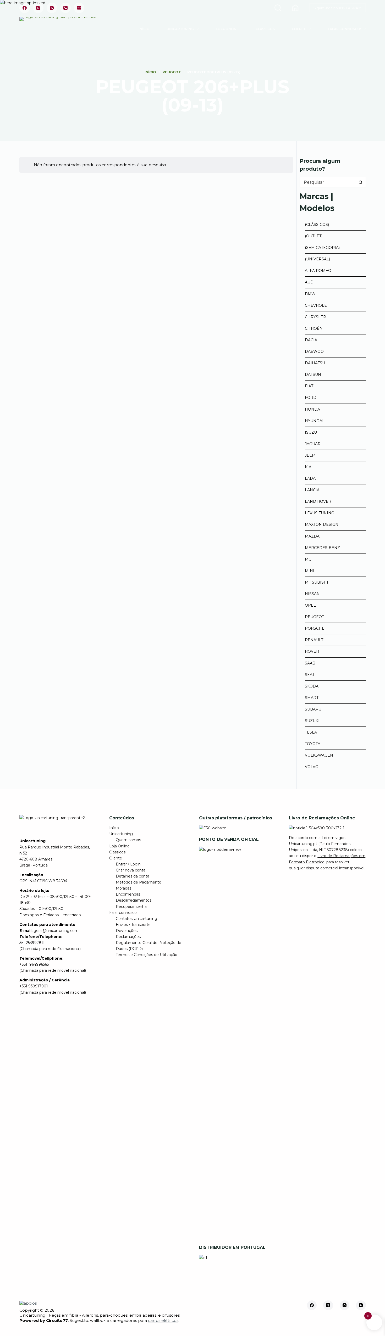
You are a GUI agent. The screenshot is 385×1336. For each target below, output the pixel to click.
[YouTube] (361, 1305)
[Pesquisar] (277, 7)
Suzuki (312, 720)
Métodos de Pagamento (138, 882)
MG (308, 559)
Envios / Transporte (133, 924)
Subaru (313, 709)
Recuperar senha (131, 906)
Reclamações (128, 936)
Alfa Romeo (318, 270)
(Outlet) (313, 236)
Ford (310, 397)
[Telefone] (65, 8)
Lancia (312, 490)
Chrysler (315, 317)
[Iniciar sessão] (295, 7)
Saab (310, 663)
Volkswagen (319, 755)
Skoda (311, 686)
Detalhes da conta (132, 876)
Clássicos (265, 29)
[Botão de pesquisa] (361, 182)
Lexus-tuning (319, 513)
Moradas (123, 888)
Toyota (312, 743)
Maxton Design (321, 524)
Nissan (312, 593)
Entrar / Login (128, 864)
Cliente (299, 29)
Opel (310, 605)
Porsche (314, 628)
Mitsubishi (316, 582)
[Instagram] (38, 8)
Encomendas (128, 894)
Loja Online (227, 29)
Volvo (311, 766)
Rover (312, 651)
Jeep (310, 455)
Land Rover (318, 501)
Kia (308, 467)
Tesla (311, 732)
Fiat (309, 386)
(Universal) (317, 259)
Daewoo (314, 351)
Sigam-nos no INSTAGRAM (337, 8)
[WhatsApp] (52, 8)
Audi (310, 282)
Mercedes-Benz (322, 547)
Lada (310, 478)
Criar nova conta (130, 870)
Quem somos (128, 839)
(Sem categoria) (322, 247)
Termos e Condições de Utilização (146, 954)
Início (144, 29)
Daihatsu (315, 363)
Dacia (311, 340)
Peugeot (314, 616)
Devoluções (127, 930)
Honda (312, 409)
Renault (314, 640)
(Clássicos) (317, 224)
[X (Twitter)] (328, 1305)
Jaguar (313, 443)
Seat (310, 674)
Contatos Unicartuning (136, 918)
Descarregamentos (133, 900)
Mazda (312, 536)
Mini (309, 570)
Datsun (313, 374)
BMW (310, 294)
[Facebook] (24, 8)
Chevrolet (317, 305)
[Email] (79, 8)
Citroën (314, 328)
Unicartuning (180, 29)
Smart (311, 697)
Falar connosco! (344, 29)
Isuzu (311, 432)
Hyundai (314, 420)
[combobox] (328, 182)
